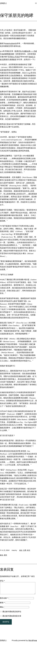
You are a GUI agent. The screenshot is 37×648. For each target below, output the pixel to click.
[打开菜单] (36, 3)
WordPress (32, 640)
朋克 (5, 555)
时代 (28, 550)
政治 (1, 555)
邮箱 (2, 603)
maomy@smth (11, 43)
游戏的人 (3, 3)
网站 (1, 607)
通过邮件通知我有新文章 (11, 616)
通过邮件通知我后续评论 (11, 612)
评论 (2, 581)
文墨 (24, 550)
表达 (20, 550)
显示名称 (4, 598)
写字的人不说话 (14, 57)
